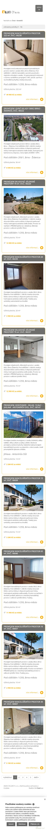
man (40, 788)
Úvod (13, 20)
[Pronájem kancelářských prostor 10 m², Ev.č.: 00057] (23, 646)
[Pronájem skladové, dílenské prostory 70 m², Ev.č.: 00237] (23, 349)
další (36, 777)
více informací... (32, 99)
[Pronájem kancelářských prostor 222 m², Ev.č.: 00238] (23, 53)
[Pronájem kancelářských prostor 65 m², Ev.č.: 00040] (23, 571)
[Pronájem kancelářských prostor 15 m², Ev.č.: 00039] (23, 498)
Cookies (6, 788)
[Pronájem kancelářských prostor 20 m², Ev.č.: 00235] (23, 276)
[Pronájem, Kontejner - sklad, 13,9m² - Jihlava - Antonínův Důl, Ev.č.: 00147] (23, 424)
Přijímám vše (35, 824)
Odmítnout (22, 824)
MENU (39, 7)
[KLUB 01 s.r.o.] (11, 9)
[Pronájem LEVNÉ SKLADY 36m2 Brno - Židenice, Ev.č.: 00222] (23, 128)
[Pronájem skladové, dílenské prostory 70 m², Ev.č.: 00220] (23, 201)
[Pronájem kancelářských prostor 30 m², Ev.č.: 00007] (23, 721)
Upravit (10, 824)
